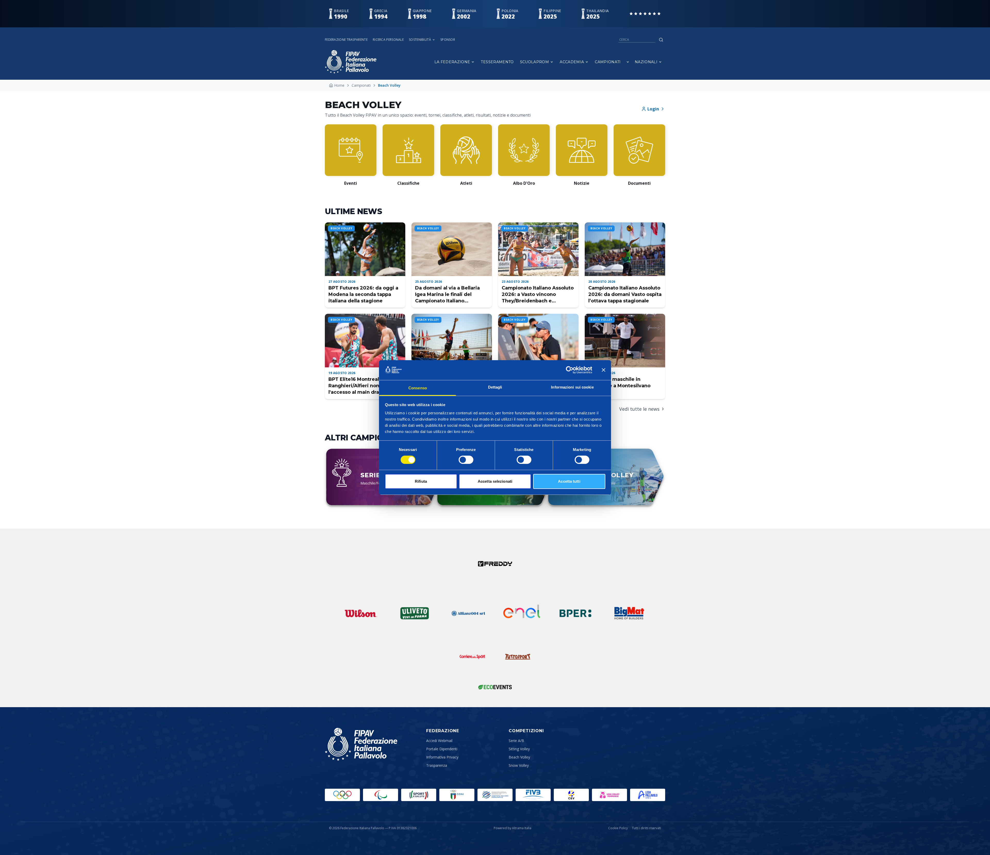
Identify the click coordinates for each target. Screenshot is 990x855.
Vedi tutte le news (639, 409)
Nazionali (646, 62)
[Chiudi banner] (603, 370)
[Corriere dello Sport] (472, 656)
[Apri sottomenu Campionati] (628, 62)
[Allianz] (468, 613)
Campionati (608, 62)
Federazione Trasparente (346, 40)
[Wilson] (361, 613)
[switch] (466, 460)
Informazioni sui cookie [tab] (572, 387)
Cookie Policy (618, 828)
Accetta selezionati (495, 481)
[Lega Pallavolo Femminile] (609, 795)
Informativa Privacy (442, 757)
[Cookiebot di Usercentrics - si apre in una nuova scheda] (569, 370)
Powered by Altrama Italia (512, 828)
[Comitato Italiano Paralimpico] (495, 795)
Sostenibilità (420, 40)
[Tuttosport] (517, 656)
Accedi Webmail (439, 740)
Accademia (572, 62)
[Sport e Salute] (418, 795)
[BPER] (575, 613)
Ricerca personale (388, 40)
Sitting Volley (519, 748)
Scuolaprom (534, 62)
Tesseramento (497, 62)
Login (653, 109)
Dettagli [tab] (495, 387)
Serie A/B (516, 740)
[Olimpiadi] (342, 795)
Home (339, 85)
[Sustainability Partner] (495, 687)
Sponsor (447, 40)
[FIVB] (533, 795)
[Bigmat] (629, 613)
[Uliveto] (414, 613)
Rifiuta (421, 481)
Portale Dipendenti (441, 748)
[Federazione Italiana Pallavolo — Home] (350, 62)
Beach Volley (519, 757)
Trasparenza (436, 765)
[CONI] (456, 795)
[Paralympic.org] (380, 795)
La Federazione (452, 62)
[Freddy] (495, 563)
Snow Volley (519, 765)
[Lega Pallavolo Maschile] (647, 795)
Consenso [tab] (417, 388)
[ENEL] (521, 613)
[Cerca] (661, 40)
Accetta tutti (569, 481)
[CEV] (571, 795)
